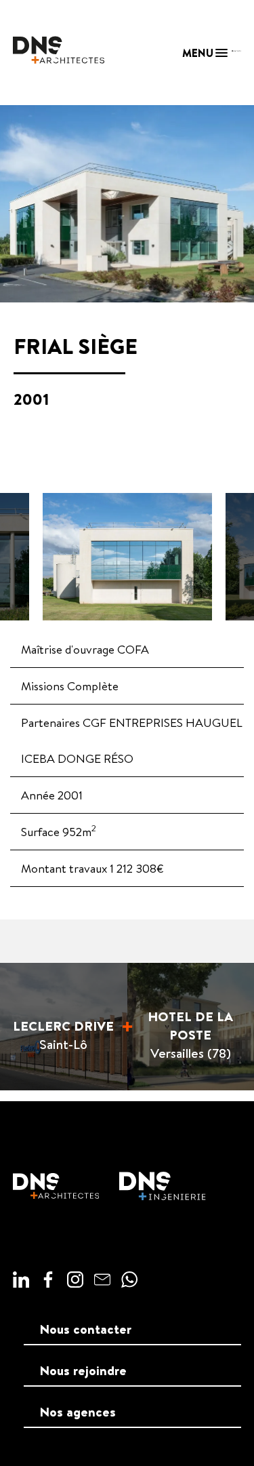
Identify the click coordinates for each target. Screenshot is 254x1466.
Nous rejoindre (83, 1370)
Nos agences (78, 1412)
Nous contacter (85, 1329)
